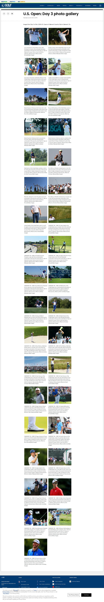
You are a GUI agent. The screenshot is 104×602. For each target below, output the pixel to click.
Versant (16, 590)
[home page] (6, 5)
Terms (35, 590)
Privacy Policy (6, 592)
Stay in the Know (5, 581)
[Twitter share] (8, 13)
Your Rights (6, 593)
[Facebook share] (4, 13)
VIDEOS (64, 5)
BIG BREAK (87, 5)
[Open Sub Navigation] (44, 5)
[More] (100, 5)
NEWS (58, 5)
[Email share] (12, 13)
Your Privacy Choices (74, 595)
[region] (52, 595)
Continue (86, 595)
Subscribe (4, 587)
